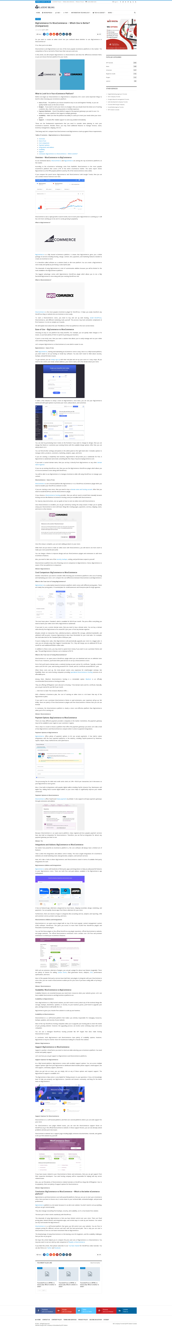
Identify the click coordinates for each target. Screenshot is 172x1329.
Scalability (42, 149)
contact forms (62, 972)
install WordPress (95, 318)
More (110, 13)
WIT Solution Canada (113, 110)
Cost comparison (44, 143)
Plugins (108, 77)
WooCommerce (56, 161)
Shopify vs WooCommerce (77, 1242)
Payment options (44, 145)
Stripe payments (62, 799)
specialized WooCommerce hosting (82, 672)
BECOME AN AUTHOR (96, 1319)
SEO (58, 13)
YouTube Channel (74, 1246)
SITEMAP (106, 1319)
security (59, 559)
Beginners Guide (110, 74)
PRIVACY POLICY (80, 2)
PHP (66, 13)
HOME (39, 1319)
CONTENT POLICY (56, 2)
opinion (38, 19)
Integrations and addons (46, 147)
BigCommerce (68, 161)
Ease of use (42, 141)
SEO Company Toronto (114, 96)
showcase (109, 70)
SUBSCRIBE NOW (91, 2)
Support (41, 151)
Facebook (57, 1248)
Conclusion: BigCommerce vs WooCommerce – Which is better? (58, 154)
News (107, 66)
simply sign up (55, 359)
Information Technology (80, 13)
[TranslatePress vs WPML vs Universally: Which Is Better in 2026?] (47, 1274)
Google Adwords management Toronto (118, 99)
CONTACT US (46, 1319)
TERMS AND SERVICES (68, 2)
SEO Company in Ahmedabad (52, 1325)
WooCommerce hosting (53, 495)
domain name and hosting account (81, 489)
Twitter (49, 1248)
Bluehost (88, 679)
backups (64, 559)
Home (38, 13)
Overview (42, 139)
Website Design (39, 1325)
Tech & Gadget (99, 13)
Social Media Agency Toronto (116, 107)
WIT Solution (64, 1325)
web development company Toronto (118, 102)
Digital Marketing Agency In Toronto (117, 94)
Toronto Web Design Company (116, 104)
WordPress (48, 13)
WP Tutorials (109, 63)
